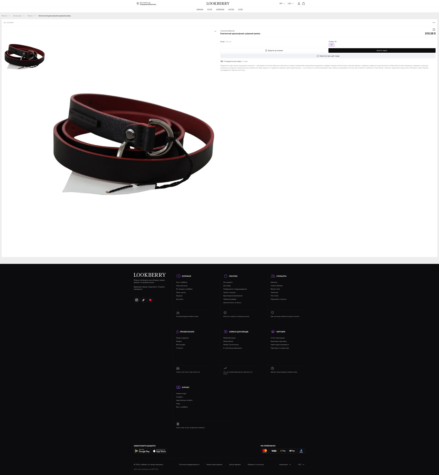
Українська (283, 464)
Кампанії (220, 9)
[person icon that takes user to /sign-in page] (299, 3)
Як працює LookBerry (184, 289)
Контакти (179, 299)
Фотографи (180, 345)
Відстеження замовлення (232, 296)
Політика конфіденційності (189, 464)
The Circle (274, 296)
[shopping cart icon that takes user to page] (303, 3)
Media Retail (228, 341)
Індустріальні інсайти (184, 400)
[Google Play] (142, 450)
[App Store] (159, 450)
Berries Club (275, 289)
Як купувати (228, 282)
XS (331, 45)
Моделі (179, 341)
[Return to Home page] (218, 3)
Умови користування (214, 464)
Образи (199, 9)
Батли (231, 9)
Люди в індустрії (182, 338)
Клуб (240, 9)
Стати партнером (278, 338)
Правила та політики (256, 464)
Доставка (227, 286)
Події (178, 404)
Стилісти (179, 348)
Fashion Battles (277, 286)
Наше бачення (181, 286)
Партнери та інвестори (280, 348)
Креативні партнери (279, 341)
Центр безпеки (235, 464)
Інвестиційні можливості (280, 345)
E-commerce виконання (232, 348)
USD (299, 464)
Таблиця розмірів (229, 299)
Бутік (209, 9)
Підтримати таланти (278, 299)
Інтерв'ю (179, 397)
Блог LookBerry (182, 407)
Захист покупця (229, 292)
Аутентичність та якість (232, 302)
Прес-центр (181, 292)
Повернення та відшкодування (235, 289)
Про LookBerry (181, 282)
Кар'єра (179, 296)
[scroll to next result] (215, 141)
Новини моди (181, 393)
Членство (274, 292)
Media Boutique (229, 338)
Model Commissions (231, 345)
